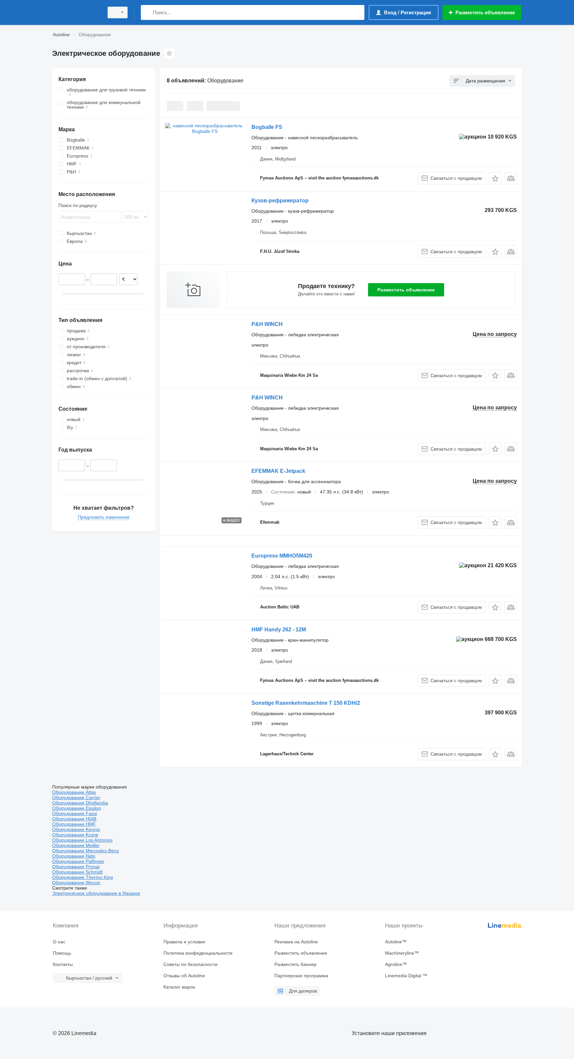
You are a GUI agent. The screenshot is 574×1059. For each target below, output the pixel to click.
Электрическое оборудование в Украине (96, 893)
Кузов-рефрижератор (280, 200)
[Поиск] (147, 12)
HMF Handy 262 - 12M (278, 629)
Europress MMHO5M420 (281, 556)
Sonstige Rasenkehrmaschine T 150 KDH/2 (305, 703)
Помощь (62, 953)
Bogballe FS (266, 127)
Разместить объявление (406, 289)
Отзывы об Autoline (184, 975)
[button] (495, 178)
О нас (59, 941)
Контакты (63, 964)
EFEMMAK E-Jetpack (278, 471)
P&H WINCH (267, 324)
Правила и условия (184, 941)
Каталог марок (179, 987)
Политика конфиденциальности (198, 953)
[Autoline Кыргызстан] (76, 12)
